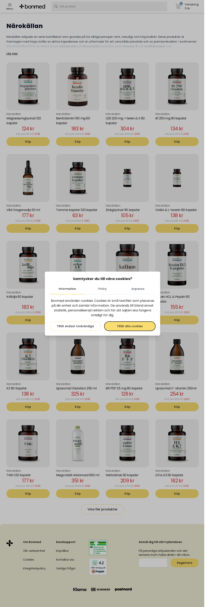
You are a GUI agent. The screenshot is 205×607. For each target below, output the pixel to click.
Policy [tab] (102, 289)
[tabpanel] (102, 314)
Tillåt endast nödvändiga (75, 326)
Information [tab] (67, 289)
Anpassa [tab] (137, 289)
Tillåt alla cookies (130, 326)
